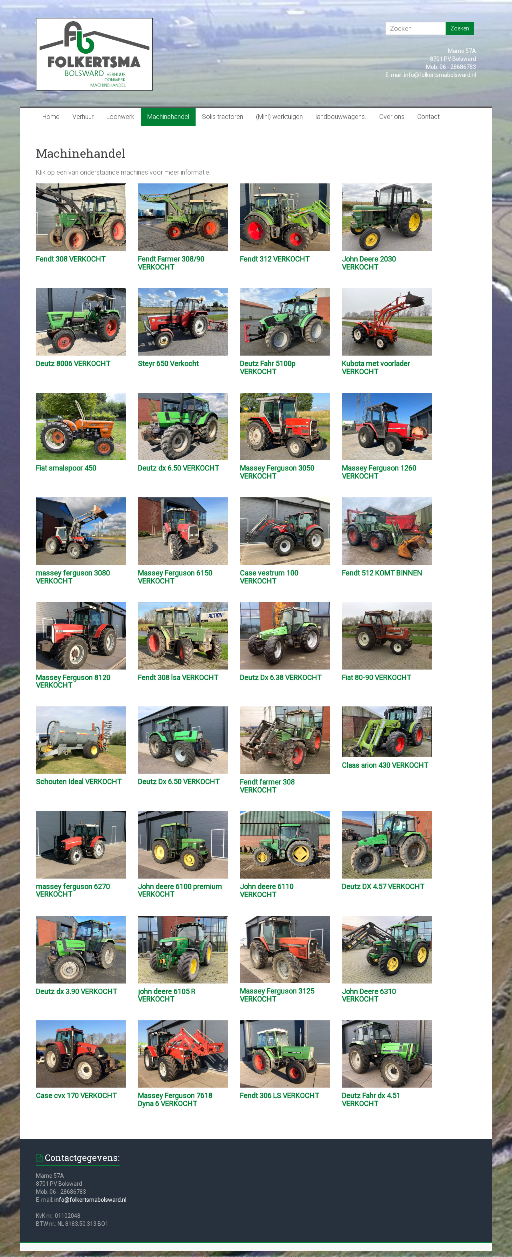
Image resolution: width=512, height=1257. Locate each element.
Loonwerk (120, 117)
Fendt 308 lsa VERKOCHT (178, 677)
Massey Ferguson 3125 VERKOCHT (277, 995)
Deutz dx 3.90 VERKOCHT (76, 991)
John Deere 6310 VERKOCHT (369, 995)
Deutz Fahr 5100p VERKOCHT (268, 367)
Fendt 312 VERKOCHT (275, 259)
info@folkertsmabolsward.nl (90, 1200)
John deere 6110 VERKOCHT (267, 890)
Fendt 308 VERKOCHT (71, 259)
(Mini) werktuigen (279, 117)
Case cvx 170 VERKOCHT (76, 1095)
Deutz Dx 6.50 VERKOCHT (179, 781)
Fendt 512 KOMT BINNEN (382, 573)
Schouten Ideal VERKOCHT (79, 781)
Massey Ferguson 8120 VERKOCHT (73, 681)
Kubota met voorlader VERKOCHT (376, 367)
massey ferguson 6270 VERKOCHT (73, 890)
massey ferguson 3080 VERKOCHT (73, 577)
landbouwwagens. (341, 117)
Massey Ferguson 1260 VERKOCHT (379, 472)
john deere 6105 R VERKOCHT (167, 995)
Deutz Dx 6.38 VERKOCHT (281, 677)
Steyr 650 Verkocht (168, 363)
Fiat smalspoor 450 (66, 468)
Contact (428, 117)
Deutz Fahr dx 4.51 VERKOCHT (371, 1099)
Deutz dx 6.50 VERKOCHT (178, 468)
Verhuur (83, 117)
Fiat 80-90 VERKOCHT (376, 677)
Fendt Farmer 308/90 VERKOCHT (171, 263)
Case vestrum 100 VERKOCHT (269, 577)
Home (51, 117)
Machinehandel (168, 117)
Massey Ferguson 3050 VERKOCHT (277, 472)
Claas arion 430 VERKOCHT (385, 765)
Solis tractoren (222, 117)
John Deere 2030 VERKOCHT (369, 263)
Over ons (391, 117)
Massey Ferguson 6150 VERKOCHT (175, 577)
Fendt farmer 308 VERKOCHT (267, 786)
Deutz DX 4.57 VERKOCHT (383, 886)
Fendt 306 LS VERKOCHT (279, 1095)
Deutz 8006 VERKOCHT (73, 363)
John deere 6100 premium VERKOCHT (180, 890)
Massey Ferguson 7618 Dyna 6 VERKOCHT (175, 1099)
